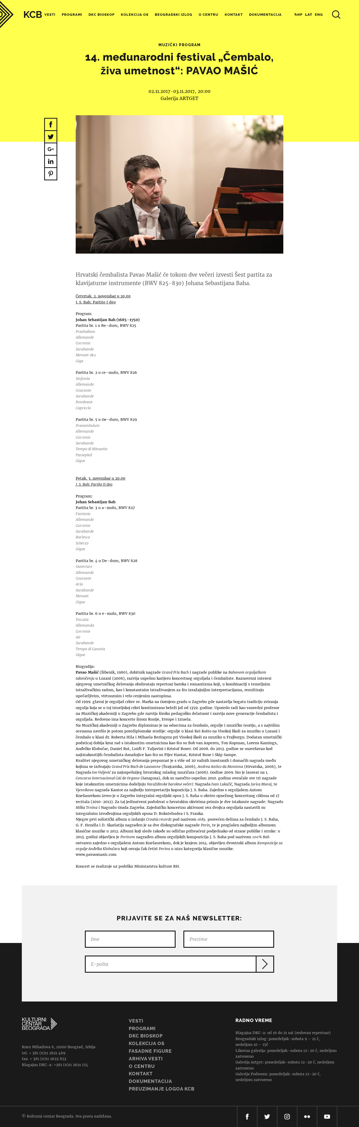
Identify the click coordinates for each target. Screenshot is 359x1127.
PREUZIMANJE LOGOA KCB (161, 1089)
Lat (308, 15)
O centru (208, 15)
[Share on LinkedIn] (50, 162)
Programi (72, 15)
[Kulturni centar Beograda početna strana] (21, 14)
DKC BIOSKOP (146, 1036)
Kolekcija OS (134, 15)
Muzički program (179, 45)
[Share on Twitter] (50, 137)
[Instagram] (287, 1117)
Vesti (49, 15)
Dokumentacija (150, 1081)
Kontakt (234, 15)
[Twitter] (267, 1117)
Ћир (298, 15)
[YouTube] (327, 1117)
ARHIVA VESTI (146, 1058)
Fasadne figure (150, 1051)
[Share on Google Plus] (50, 149)
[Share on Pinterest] (50, 174)
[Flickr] (307, 1117)
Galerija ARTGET (179, 98)
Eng (319, 15)
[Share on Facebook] (50, 124)
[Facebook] (247, 1117)
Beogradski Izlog (173, 15)
